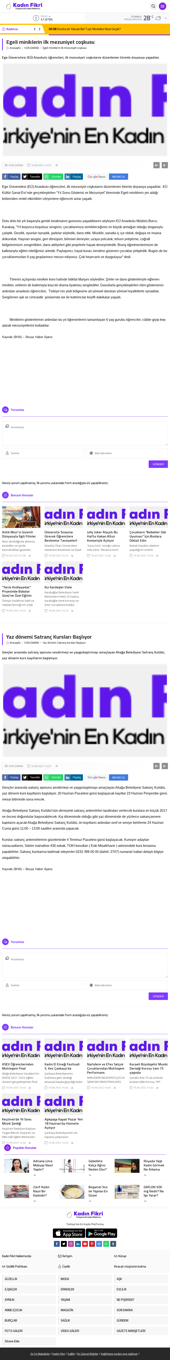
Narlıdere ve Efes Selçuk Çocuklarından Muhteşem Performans (105, 1068)
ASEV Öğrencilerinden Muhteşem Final (17, 1066)
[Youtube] (85, 1244)
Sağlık (71, 1353)
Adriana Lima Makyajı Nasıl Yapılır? (43, 1165)
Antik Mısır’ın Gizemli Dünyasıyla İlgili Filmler (19, 534)
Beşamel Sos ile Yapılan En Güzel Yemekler (98, 1193)
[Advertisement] (85, 371)
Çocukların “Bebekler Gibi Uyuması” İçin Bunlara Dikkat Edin (148, 536)
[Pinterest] (92, 1244)
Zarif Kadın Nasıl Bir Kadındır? (41, 1191)
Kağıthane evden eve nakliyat (119, 1353)
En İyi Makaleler (40, 1353)
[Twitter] (64, 1244)
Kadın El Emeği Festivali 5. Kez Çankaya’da (62, 1066)
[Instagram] (71, 1244)
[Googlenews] (99, 1244)
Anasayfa (15, 47)
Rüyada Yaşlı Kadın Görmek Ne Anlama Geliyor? (154, 1167)
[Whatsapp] (106, 1244)
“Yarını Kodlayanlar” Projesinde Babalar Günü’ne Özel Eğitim (17, 591)
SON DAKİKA (31, 47)
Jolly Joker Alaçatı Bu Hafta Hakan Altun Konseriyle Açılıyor (102, 536)
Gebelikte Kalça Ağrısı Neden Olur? (98, 1165)
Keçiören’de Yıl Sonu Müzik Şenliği (17, 1121)
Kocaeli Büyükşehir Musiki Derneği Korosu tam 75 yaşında (149, 1068)
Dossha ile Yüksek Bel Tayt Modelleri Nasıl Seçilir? (85, 29)
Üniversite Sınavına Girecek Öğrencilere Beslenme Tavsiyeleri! (61, 536)
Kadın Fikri (58, 1353)
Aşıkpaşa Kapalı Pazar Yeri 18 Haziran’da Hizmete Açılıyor (64, 1123)
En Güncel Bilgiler (87, 1353)
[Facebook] (57, 1244)
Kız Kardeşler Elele (58, 587)
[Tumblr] (113, 1244)
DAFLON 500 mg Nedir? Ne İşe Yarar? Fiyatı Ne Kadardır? (154, 1195)
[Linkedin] (78, 1244)
